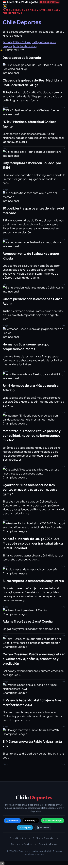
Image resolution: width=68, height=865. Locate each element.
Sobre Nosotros (18, 838)
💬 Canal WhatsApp (52, 820)
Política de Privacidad (43, 838)
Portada (8, 42)
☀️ (5, 6)
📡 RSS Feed (43, 827)
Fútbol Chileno (22, 42)
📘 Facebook (12, 820)
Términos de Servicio (21, 844)
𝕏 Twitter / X (31, 820)
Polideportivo (27, 46)
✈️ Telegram (25, 827)
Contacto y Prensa (47, 844)
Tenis (16, 46)
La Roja (36, 42)
